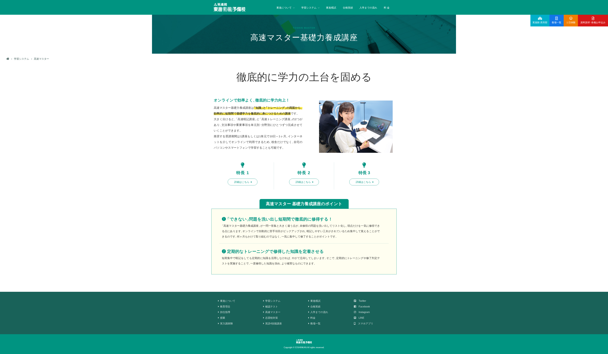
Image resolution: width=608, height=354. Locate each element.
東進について (227, 301)
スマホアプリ (364, 323)
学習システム (21, 58)
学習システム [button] (309, 7)
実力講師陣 (226, 323)
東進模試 (331, 7)
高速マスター (272, 312)
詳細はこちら (241, 182)
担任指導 (224, 312)
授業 (222, 317)
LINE (360, 317)
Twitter (361, 301)
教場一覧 (315, 323)
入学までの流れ (368, 7)
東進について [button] (284, 7)
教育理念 (224, 306)
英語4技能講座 (273, 323)
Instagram (363, 312)
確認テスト (271, 306)
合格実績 (348, 7)
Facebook (363, 306)
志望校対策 (271, 317)
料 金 (387, 7)
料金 (312, 317)
